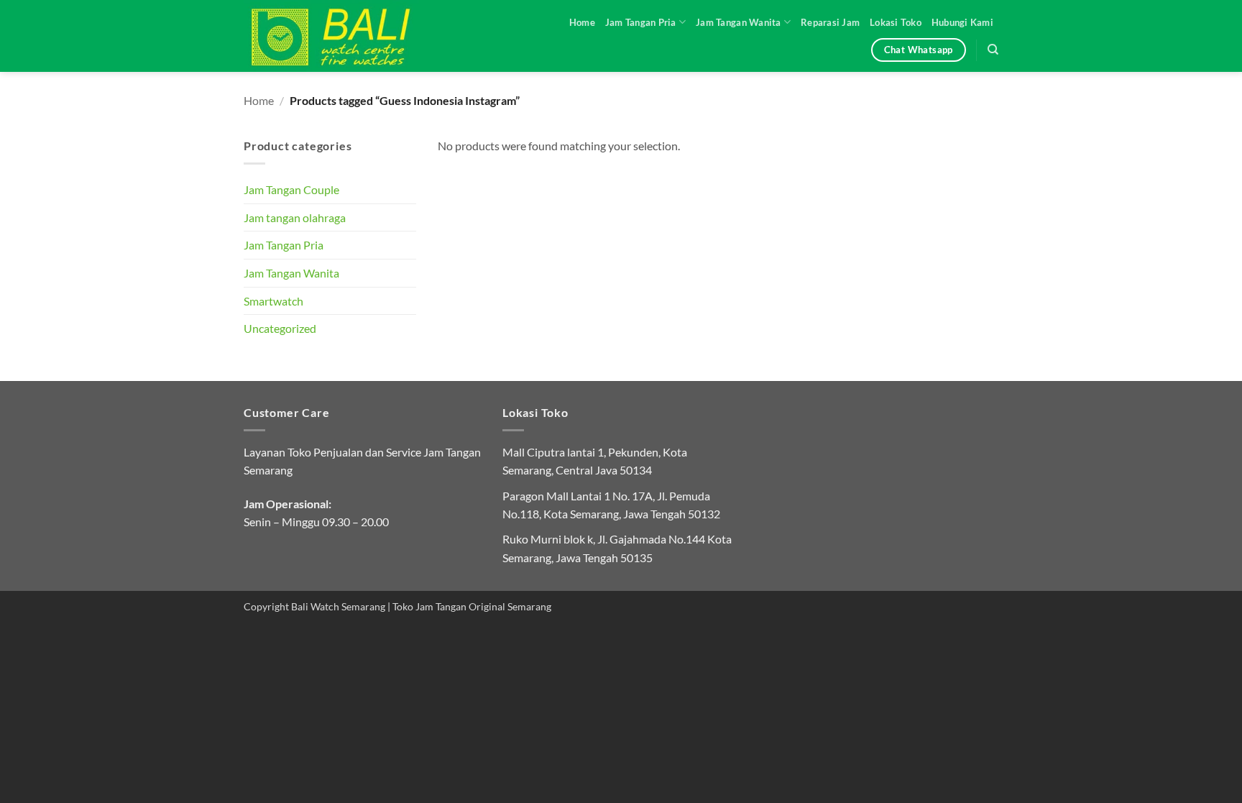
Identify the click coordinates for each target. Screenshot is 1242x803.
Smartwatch (273, 301)
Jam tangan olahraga (295, 217)
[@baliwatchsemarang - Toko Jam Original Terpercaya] (344, 36)
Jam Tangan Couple (291, 189)
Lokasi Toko (895, 22)
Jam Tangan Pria (640, 22)
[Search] (993, 49)
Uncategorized (280, 328)
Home (582, 22)
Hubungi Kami (962, 22)
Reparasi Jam (830, 22)
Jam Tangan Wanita (738, 22)
